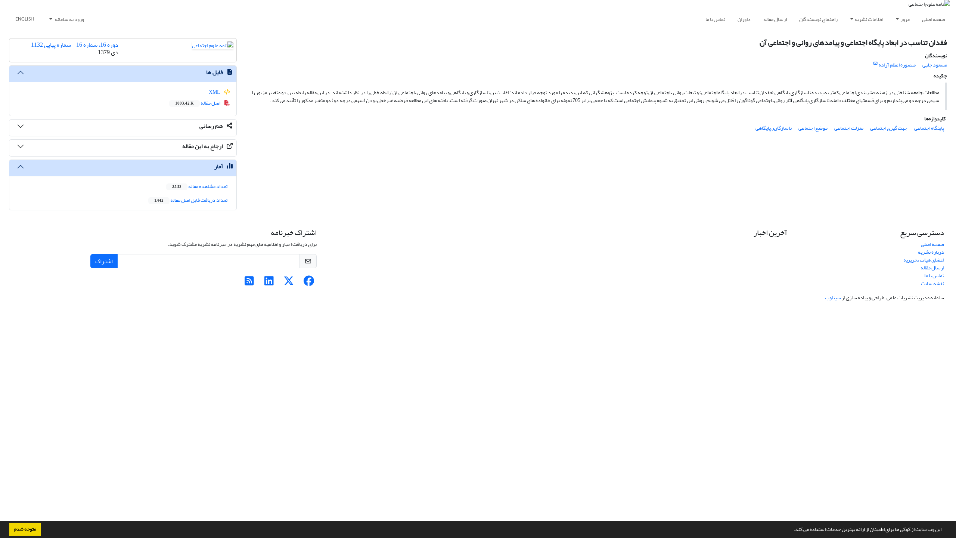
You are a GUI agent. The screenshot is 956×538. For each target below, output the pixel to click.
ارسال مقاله (775, 19)
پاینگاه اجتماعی (929, 128)
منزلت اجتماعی (848, 128)
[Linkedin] (269, 283)
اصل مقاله (198, 103)
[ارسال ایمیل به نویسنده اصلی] (875, 63)
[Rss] (249, 283)
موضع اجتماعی (813, 128)
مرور (905, 19)
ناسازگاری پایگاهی (773, 128)
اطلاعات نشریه (868, 19)
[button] (792, 530)
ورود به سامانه (69, 19)
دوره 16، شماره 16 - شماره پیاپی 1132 (74, 44)
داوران (744, 19)
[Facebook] (309, 283)
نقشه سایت (932, 283)
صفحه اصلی (933, 19)
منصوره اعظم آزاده (897, 65)
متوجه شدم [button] (25, 529)
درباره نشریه (931, 252)
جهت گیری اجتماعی (888, 128)
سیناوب (833, 298)
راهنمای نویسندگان (818, 19)
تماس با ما (715, 19)
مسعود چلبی (934, 65)
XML (215, 92)
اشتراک (104, 261)
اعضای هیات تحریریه (923, 260)
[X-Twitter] (289, 283)
